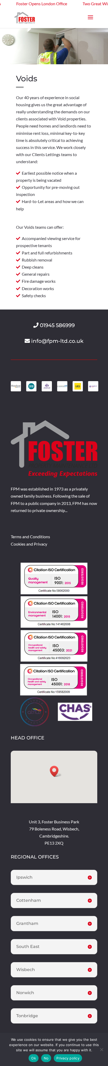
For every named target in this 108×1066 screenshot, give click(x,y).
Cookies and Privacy (29, 543)
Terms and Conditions (30, 536)
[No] (101, 1049)
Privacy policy (67, 1058)
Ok (33, 1058)
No (46, 1058)
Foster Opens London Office (32, 3)
